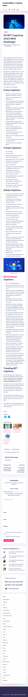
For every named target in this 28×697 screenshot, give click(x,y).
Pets (4, 653)
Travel (4, 672)
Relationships (6, 661)
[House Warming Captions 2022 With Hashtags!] (17, 426)
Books (4, 596)
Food (4, 618)
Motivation (5, 642)
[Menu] (17, 9)
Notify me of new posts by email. (13, 536)
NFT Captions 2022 (15, 449)
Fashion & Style (6, 613)
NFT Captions (6, 449)
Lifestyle (5, 640)
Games (4, 623)
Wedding (5, 680)
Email (5, 519)
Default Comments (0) (8, 491)
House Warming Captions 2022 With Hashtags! (17, 431)
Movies (4, 645)
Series (4, 667)
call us (10, 405)
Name (5, 512)
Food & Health (6, 621)
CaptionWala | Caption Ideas (12, 4)
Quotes (4, 659)
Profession (5, 656)
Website (6, 526)
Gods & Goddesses (7, 626)
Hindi (4, 632)
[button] (14, 22)
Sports (4, 669)
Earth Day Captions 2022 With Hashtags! (7, 431)
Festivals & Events (7, 615)
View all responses (13, 588)
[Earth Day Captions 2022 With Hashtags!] (8, 426)
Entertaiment (6, 610)
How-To (5, 634)
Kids (4, 637)
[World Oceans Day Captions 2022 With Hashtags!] (8, 436)
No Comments (8, 46)
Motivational (10, 276)
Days (4, 605)
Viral (6, 32)
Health (4, 629)
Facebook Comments (18, 491)
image (16, 273)
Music (4, 648)
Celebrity (5, 602)
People (4, 650)
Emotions (5, 607)
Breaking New (6, 599)
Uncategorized (6, 675)
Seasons (5, 664)
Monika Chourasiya (11, 457)
